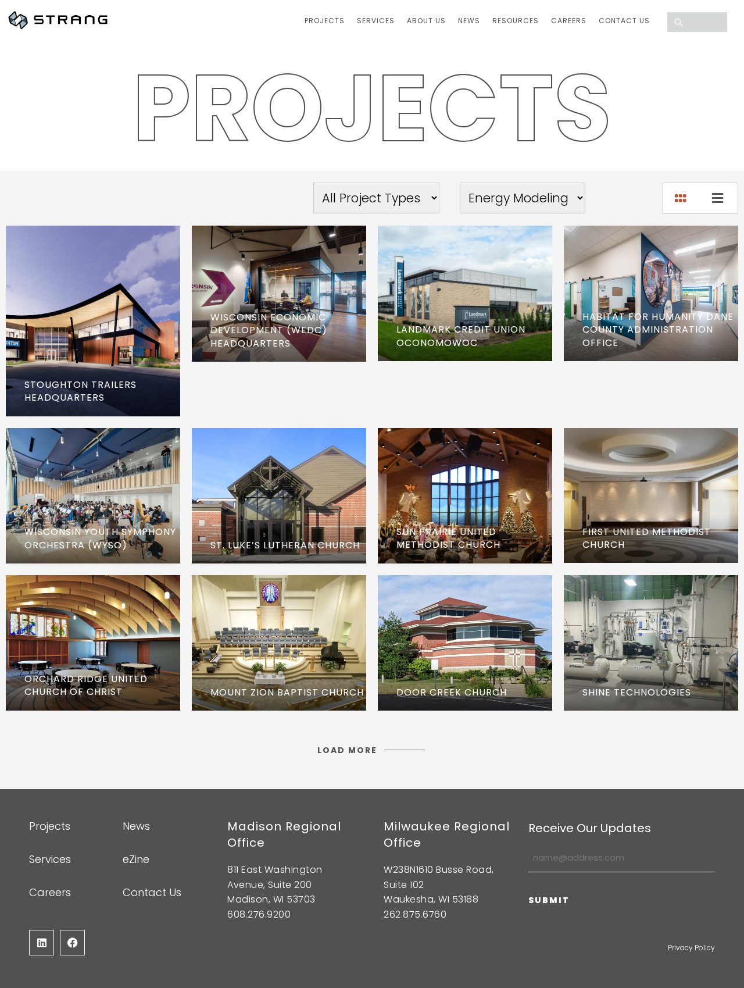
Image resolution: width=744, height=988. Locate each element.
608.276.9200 (259, 914)
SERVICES (376, 21)
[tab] (681, 195)
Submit (549, 900)
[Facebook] (72, 942)
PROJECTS (325, 21)
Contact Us (624, 21)
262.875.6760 (415, 914)
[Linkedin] (41, 942)
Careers (568, 21)
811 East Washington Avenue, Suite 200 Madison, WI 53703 (275, 884)
